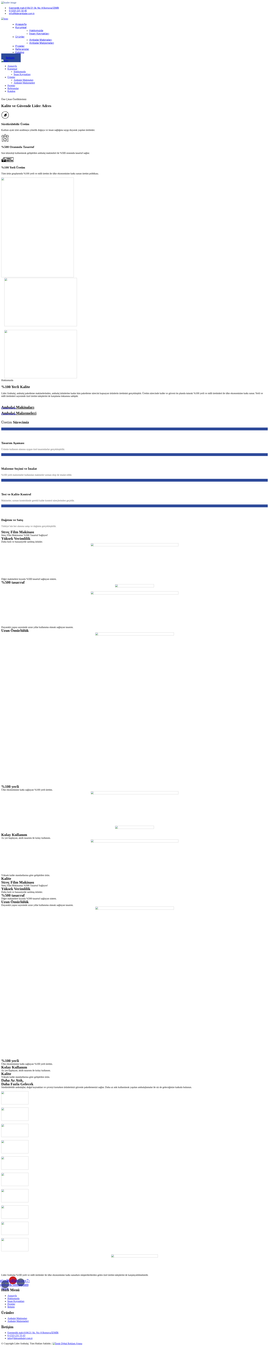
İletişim (10, 57)
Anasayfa (20, 24)
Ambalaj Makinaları (40, 39)
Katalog (19, 52)
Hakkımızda (36, 30)
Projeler (20, 46)
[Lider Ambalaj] (4, 18)
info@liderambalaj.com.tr (22, 13)
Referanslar (22, 49)
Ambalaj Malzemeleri (41, 42)
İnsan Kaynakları (39, 33)
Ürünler (20, 36)
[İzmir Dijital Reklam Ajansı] (67, 1343)
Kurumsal (20, 27)
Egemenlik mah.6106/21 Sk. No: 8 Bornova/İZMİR (34, 8)
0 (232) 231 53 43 (18, 10)
